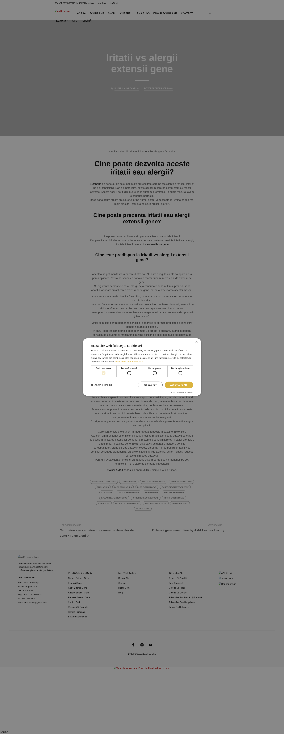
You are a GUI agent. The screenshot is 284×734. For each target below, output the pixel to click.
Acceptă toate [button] (178, 384)
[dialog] (142, 367)
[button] (101, 385)
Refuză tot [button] (150, 384)
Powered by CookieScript (182, 392)
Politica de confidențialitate (129, 361)
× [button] (196, 342)
